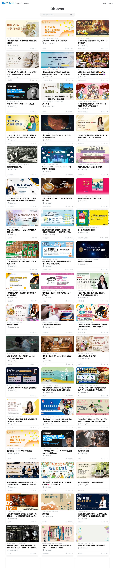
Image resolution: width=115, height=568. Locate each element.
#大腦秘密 (81, 143)
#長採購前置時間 (47, 80)
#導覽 (44, 48)
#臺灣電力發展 (47, 269)
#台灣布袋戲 (81, 48)
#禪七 (44, 111)
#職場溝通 (81, 301)
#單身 (44, 364)
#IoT (44, 175)
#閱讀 (44, 395)
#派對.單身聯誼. (82, 80)
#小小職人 (10, 48)
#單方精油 (81, 175)
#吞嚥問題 (46, 332)
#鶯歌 (9, 459)
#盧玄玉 (10, 238)
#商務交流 (10, 490)
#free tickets (81, 332)
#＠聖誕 (80, 364)
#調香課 (10, 80)
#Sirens (10, 364)
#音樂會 (80, 553)
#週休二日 (10, 427)
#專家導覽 (10, 269)
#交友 (44, 143)
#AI (9, 111)
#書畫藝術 (46, 553)
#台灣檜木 (10, 175)
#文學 (9, 553)
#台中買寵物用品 (83, 111)
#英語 (9, 143)
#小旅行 (45, 522)
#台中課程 (46, 427)
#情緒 (44, 301)
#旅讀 (9, 522)
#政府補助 (10, 301)
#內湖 (79, 459)
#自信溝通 (10, 206)
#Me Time (81, 490)
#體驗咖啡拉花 (47, 206)
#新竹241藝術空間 (83, 238)
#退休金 (80, 522)
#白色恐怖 (46, 238)
